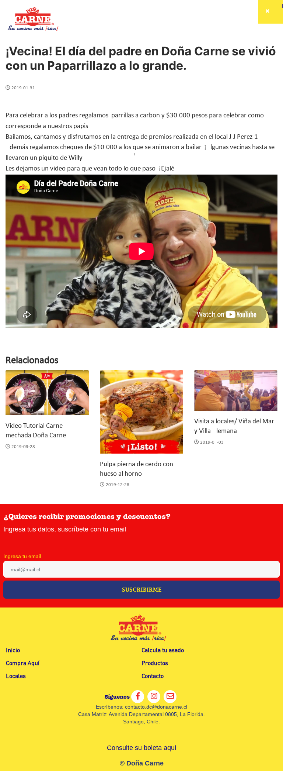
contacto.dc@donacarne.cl (156, 707)
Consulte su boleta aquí (142, 747)
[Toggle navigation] (268, 12)
